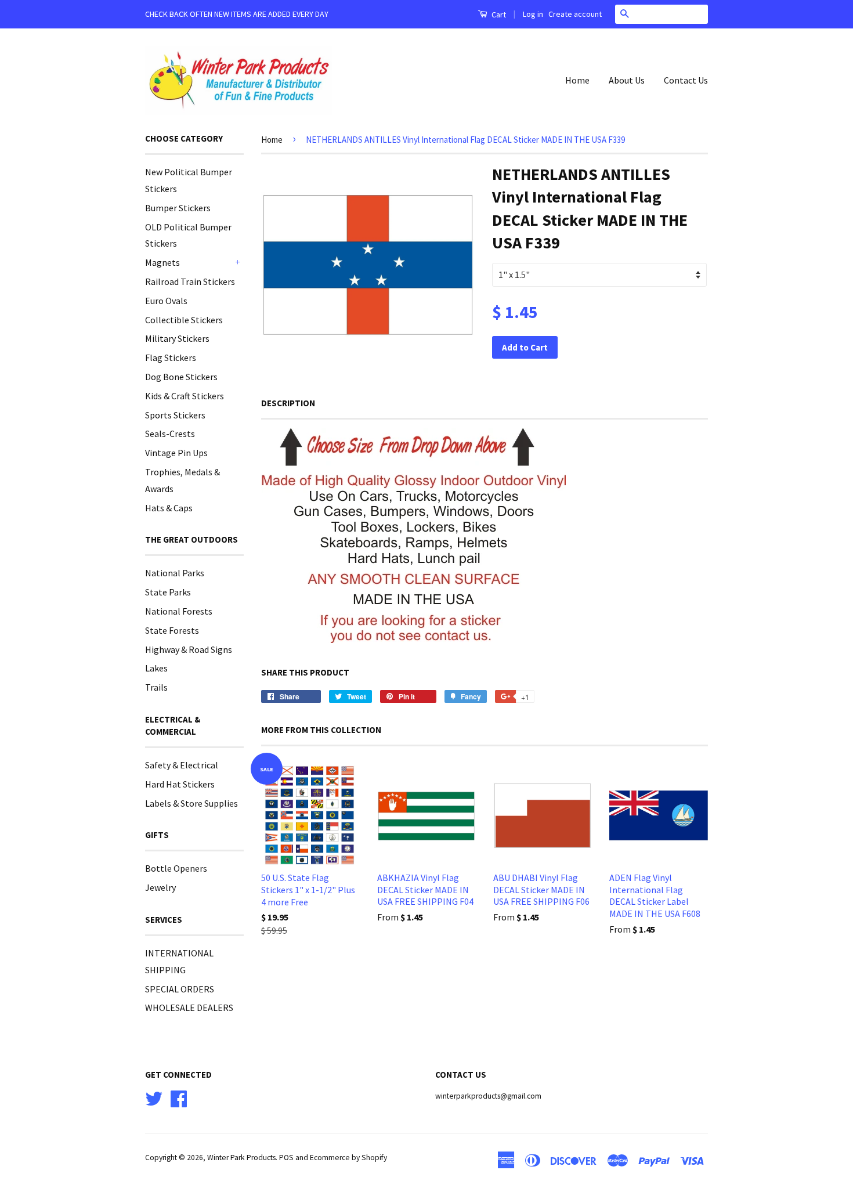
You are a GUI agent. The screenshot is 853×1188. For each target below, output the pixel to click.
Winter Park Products (241, 1157)
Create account (575, 14)
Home (577, 80)
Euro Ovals (166, 300)
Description (288, 403)
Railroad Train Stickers (190, 281)
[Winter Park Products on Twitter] (153, 1097)
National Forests (178, 611)
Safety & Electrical (181, 765)
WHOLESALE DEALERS (189, 1007)
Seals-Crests (170, 433)
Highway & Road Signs (188, 649)
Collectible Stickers (184, 320)
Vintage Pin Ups (176, 452)
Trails (156, 687)
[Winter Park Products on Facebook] (178, 1097)
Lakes (156, 668)
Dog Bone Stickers (181, 376)
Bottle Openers (176, 868)
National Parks (174, 573)
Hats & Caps (169, 508)
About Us (627, 80)
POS (286, 1157)
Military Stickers (177, 338)
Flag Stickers (170, 357)
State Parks (168, 592)
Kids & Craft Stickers (184, 396)
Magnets (162, 262)
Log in (533, 14)
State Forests (172, 630)
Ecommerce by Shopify (348, 1157)
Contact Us (686, 80)
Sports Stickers (175, 415)
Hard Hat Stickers (180, 784)
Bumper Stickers (178, 208)
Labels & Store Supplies (191, 803)
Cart (498, 14)
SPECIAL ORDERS (179, 989)
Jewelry (160, 887)
